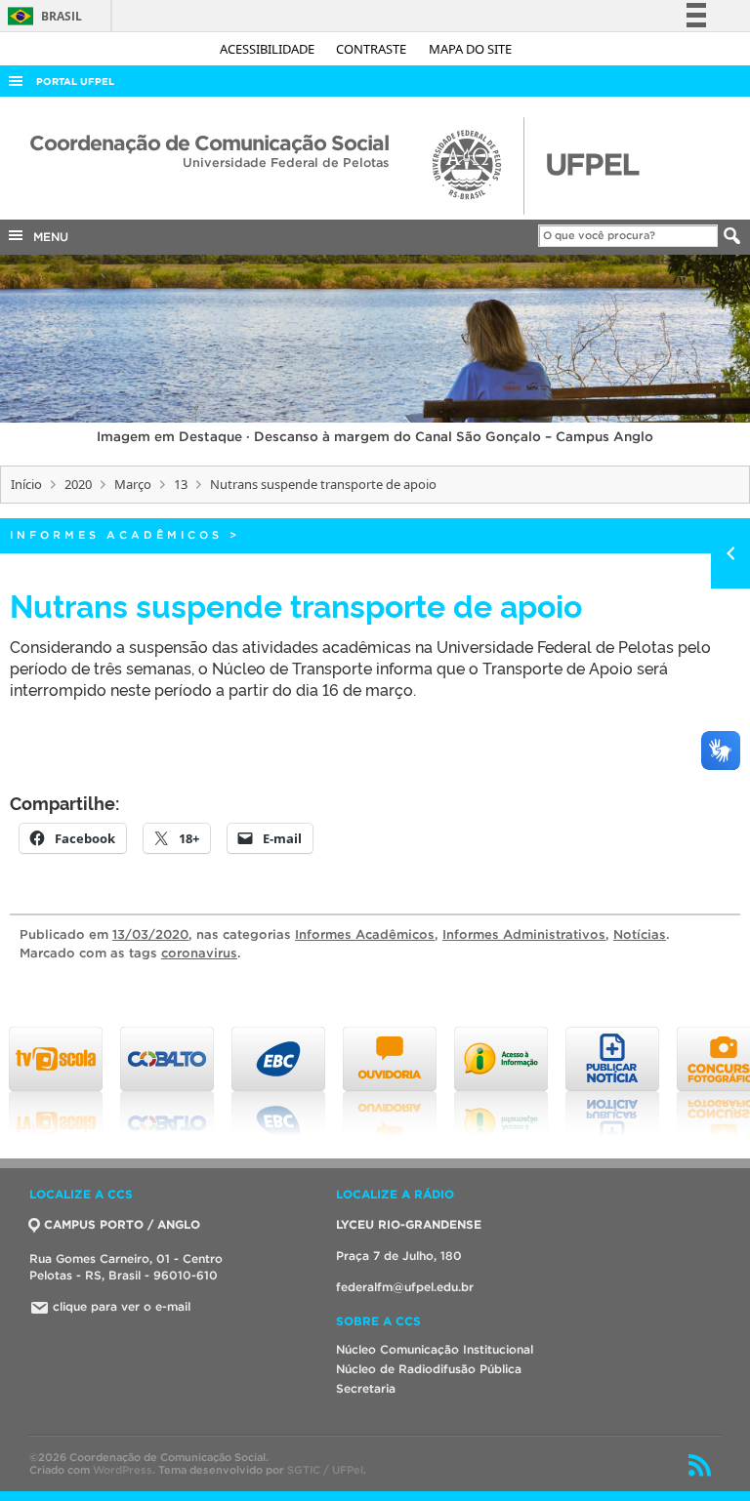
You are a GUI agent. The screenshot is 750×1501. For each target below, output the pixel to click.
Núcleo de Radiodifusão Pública (428, 1368)
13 (181, 484)
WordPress (122, 1470)
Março (132, 484)
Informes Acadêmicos (116, 535)
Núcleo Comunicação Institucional (434, 1349)
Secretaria (366, 1388)
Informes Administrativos (523, 934)
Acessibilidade (268, 49)
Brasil (41, 16)
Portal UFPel (75, 81)
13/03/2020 (150, 934)
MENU (46, 236)
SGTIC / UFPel (325, 1470)
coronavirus (199, 953)
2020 (78, 484)
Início (26, 484)
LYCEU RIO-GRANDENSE (408, 1224)
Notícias (639, 934)
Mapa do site (470, 49)
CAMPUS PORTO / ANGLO (122, 1224)
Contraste (372, 49)
